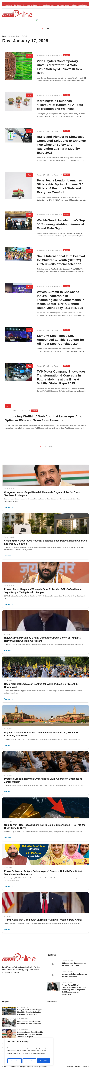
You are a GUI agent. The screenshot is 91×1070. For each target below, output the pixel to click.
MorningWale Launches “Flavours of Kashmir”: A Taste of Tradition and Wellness (60, 104)
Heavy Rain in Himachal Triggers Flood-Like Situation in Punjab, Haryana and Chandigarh (29, 1012)
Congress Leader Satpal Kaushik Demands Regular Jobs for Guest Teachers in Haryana (30, 1034)
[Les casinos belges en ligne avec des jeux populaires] (53, 975)
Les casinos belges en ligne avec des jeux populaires (55, 5)
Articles (66, 55)
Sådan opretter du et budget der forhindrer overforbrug (74, 964)
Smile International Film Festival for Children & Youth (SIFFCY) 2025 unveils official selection (61, 260)
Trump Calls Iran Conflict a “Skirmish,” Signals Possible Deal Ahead (43, 919)
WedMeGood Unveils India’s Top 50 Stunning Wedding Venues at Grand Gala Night (61, 224)
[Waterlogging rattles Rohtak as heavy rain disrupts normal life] (9, 1022)
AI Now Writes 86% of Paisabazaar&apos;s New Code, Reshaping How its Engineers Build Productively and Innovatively (74, 989)
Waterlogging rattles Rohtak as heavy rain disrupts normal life (29, 1022)
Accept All (43, 1061)
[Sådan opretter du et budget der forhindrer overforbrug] (53, 964)
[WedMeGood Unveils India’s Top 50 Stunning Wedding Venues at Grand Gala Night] (18, 225)
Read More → (8, 507)
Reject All (29, 1061)
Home (4, 36)
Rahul (56, 55)
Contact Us (85, 1066)
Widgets (77, 1066)
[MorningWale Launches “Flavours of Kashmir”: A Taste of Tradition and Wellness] (18, 106)
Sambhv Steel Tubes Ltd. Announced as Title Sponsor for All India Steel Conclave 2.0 (60, 339)
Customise (14, 1061)
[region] (28, 1052)
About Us (70, 1066)
